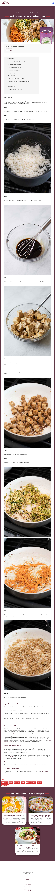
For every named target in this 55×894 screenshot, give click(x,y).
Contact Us (27, 879)
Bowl (34, 782)
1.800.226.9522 (28, 873)
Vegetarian (4, 782)
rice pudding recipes (36, 764)
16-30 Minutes (5, 785)
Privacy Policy (27, 887)
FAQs (27, 882)
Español (49, 2)
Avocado (28, 782)
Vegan (10, 782)
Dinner (39, 782)
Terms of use (27, 884)
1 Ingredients (8, 48)
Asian (22, 782)
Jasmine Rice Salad (10, 756)
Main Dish (16, 782)
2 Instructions (8, 50)
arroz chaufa (45, 771)
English (44, 2)
